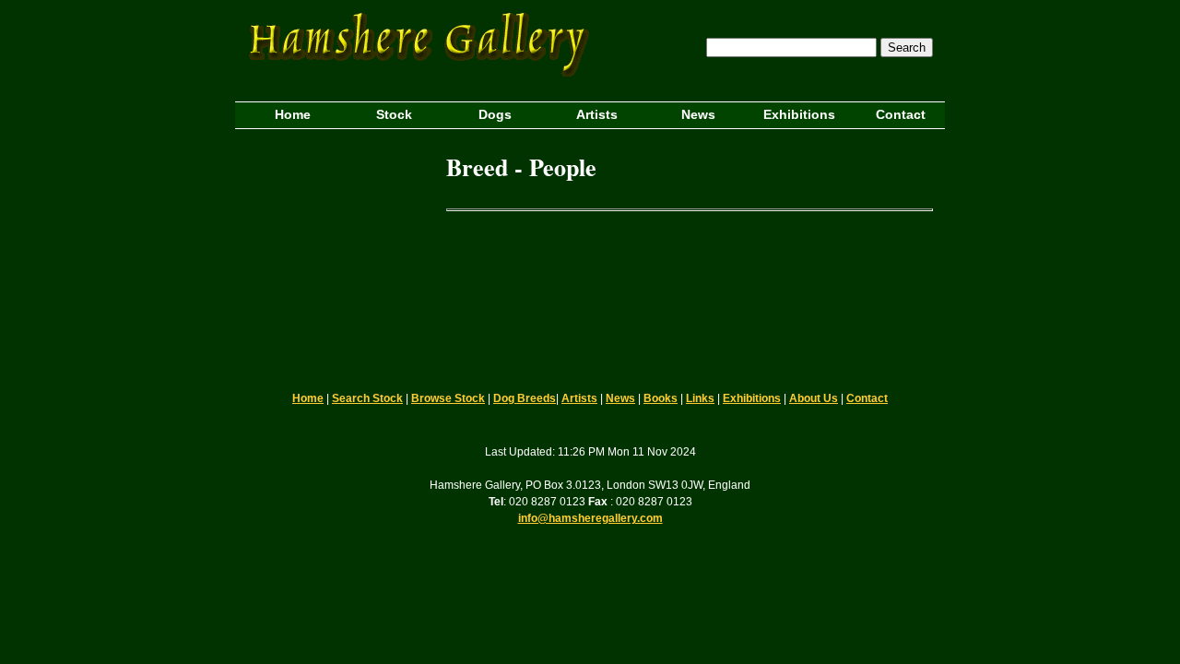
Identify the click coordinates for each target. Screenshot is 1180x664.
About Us (813, 398)
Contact (867, 398)
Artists (579, 398)
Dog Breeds (524, 398)
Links (700, 398)
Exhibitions (752, 398)
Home (308, 398)
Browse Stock (448, 398)
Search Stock (367, 398)
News (620, 398)
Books (660, 398)
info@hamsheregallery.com (590, 518)
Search (907, 47)
